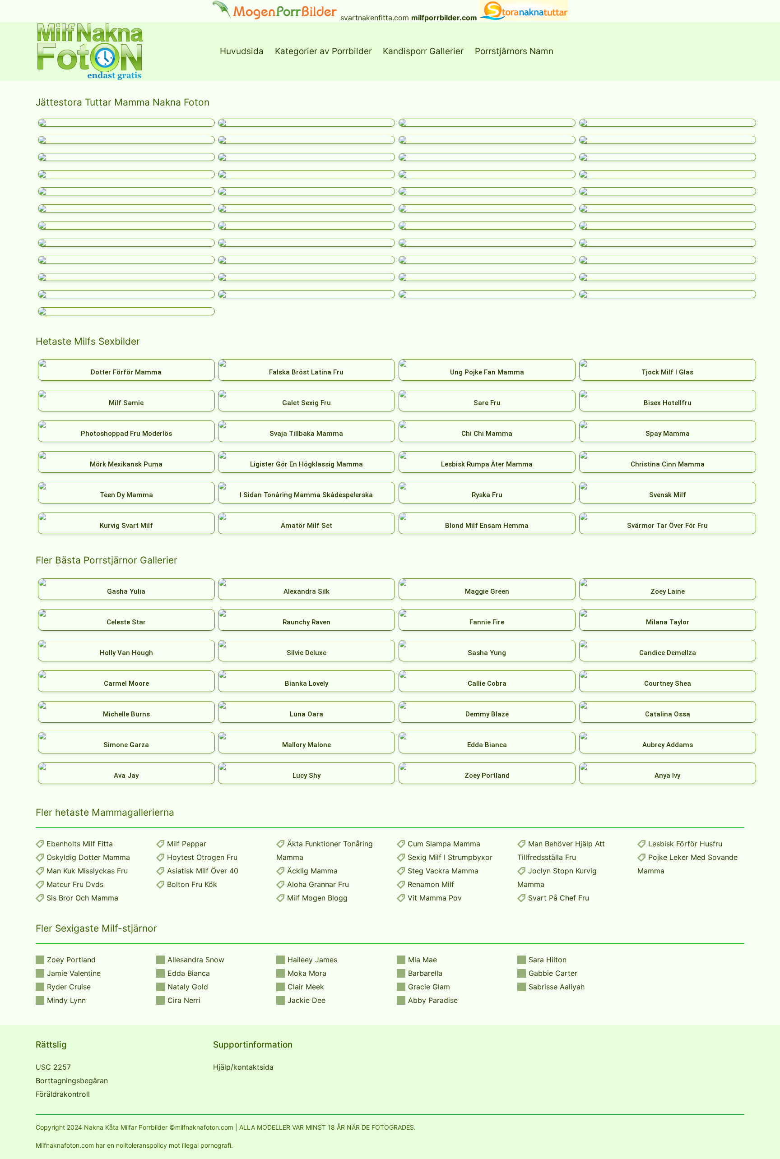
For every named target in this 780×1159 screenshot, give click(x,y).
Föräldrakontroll (63, 1094)
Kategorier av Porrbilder (323, 51)
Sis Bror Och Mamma (82, 897)
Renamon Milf (431, 884)
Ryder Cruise (69, 986)
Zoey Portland (71, 959)
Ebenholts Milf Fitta (79, 843)
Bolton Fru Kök (192, 884)
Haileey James (312, 959)
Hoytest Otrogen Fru (202, 857)
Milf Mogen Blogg (317, 897)
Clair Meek (306, 986)
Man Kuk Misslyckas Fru (87, 870)
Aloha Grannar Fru (318, 884)
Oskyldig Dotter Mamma (88, 857)
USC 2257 (53, 1066)
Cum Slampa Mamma (444, 843)
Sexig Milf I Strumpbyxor (450, 857)
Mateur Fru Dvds (74, 884)
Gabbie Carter (553, 973)
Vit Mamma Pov (435, 897)
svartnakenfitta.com (374, 17)
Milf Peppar (186, 843)
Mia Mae (422, 959)
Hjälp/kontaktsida (243, 1066)
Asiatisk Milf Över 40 (202, 870)
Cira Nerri (183, 1000)
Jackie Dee (306, 1000)
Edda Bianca (188, 973)
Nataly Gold (187, 986)
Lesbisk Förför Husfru (685, 843)
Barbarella (425, 973)
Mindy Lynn (66, 1000)
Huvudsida (242, 51)
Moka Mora (307, 973)
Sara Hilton (547, 959)
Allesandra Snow (195, 959)
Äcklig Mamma (312, 870)
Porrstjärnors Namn (514, 51)
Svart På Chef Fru (558, 897)
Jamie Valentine (74, 973)
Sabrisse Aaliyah (557, 986)
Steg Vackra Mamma (443, 870)
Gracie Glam (429, 986)
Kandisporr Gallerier (423, 51)
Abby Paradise (433, 1000)
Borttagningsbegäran (72, 1080)
